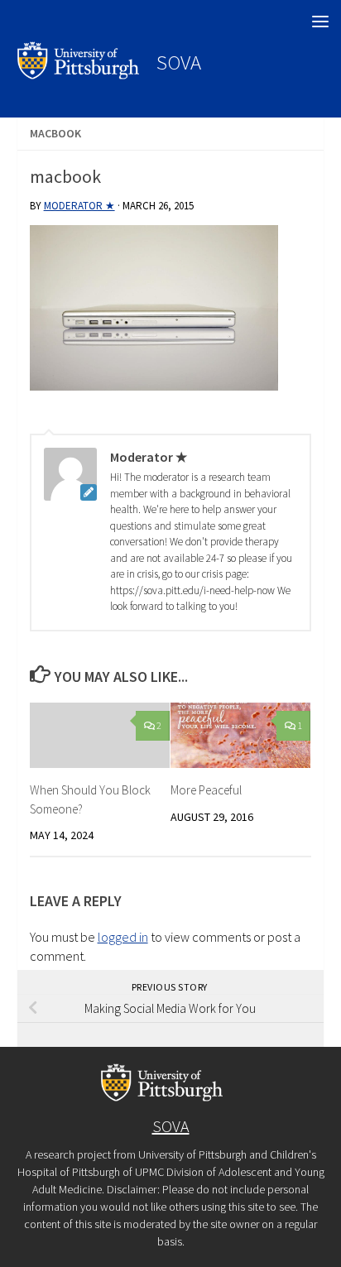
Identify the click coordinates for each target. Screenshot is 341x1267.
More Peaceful (206, 790)
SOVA (178, 62)
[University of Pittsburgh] (78, 74)
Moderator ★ (79, 206)
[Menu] (320, 20)
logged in (123, 937)
